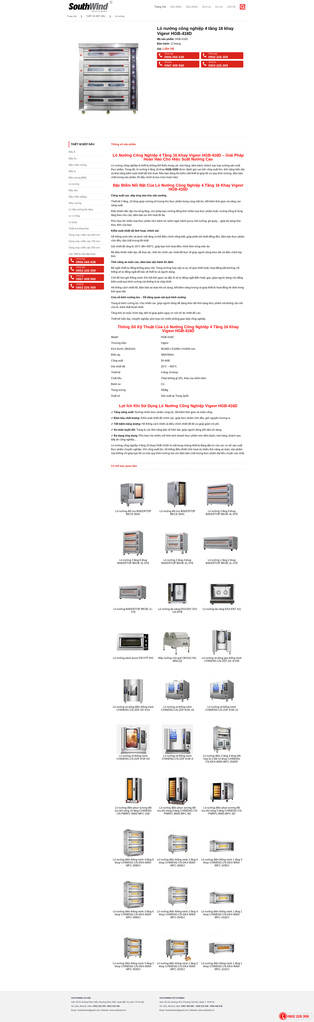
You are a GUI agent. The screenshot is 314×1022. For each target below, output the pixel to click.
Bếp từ (72, 171)
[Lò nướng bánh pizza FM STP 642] (134, 665)
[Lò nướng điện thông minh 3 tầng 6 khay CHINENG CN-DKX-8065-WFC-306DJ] (134, 921)
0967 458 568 (174, 65)
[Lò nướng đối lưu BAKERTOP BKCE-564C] (134, 518)
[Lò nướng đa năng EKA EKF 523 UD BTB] (178, 616)
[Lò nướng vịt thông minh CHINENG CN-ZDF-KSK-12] (222, 714)
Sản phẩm (192, 6)
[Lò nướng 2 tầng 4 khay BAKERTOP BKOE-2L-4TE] (178, 567)
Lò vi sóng (74, 215)
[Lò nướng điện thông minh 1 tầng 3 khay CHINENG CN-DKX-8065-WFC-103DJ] (222, 869)
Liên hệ (231, 6)
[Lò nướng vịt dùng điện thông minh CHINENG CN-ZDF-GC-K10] (134, 714)
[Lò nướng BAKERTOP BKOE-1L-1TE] (134, 616)
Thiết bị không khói (79, 228)
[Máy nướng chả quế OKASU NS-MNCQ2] (178, 665)
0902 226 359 (218, 65)
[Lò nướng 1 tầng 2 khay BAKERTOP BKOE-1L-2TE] (222, 567)
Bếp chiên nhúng (78, 164)
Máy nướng (75, 203)
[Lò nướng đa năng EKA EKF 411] (222, 616)
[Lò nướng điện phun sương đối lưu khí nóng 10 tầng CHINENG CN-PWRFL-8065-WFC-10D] (134, 817)
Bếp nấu (73, 190)
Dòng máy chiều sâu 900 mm (84, 247)
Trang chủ (160, 6)
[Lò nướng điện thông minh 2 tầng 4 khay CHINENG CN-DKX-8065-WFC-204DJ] (178, 921)
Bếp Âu (73, 158)
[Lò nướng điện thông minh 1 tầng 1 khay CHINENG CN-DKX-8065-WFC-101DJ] (222, 973)
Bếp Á (72, 151)
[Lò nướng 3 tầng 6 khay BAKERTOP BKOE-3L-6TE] (134, 567)
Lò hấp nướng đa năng (81, 209)
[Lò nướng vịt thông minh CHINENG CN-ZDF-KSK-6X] (134, 765)
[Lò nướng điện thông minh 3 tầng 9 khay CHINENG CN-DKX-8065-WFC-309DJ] (134, 869)
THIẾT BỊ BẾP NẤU (95, 16)
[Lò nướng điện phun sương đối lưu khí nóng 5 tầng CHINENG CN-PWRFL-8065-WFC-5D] (222, 817)
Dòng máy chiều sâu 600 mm (84, 234)
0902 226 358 (218, 57)
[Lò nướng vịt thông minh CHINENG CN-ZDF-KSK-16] (178, 714)
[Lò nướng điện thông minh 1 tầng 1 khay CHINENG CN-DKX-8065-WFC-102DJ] (222, 921)
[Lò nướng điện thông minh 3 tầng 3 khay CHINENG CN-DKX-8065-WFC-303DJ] (134, 973)
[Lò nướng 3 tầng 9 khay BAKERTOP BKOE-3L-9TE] (222, 518)
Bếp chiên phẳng (78, 196)
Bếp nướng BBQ (78, 177)
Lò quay (73, 222)
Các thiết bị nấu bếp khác (82, 254)
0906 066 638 (174, 57)
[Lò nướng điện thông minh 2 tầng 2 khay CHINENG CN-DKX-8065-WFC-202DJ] (178, 973)
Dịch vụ (206, 6)
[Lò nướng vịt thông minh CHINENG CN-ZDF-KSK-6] (178, 765)
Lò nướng (119, 16)
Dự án (219, 6)
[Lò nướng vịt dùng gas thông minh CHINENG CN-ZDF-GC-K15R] (222, 665)
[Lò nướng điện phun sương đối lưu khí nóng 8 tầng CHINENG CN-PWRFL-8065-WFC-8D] (178, 817)
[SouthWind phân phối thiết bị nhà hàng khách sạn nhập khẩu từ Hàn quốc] (91, 12)
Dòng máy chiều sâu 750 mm (84, 241)
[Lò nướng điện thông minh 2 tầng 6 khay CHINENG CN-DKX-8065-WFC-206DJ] (178, 869)
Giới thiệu (176, 6)
